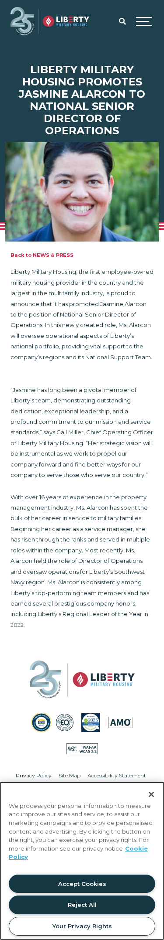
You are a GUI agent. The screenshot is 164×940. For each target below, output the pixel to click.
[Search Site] (122, 21)
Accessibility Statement (116, 775)
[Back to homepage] (49, 21)
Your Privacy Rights (82, 926)
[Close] (151, 794)
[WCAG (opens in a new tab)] (82, 748)
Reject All (82, 904)
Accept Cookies (82, 883)
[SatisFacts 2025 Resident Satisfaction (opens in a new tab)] (90, 722)
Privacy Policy (34, 775)
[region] (82, 861)
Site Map (69, 775)
